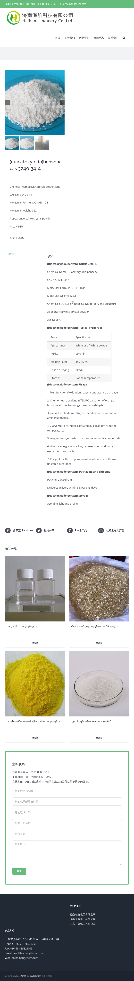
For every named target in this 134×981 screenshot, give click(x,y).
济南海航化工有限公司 (83, 914)
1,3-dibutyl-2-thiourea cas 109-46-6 (91, 721)
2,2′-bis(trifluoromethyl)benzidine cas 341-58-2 (34, 721)
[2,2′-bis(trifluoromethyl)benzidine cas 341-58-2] (35, 683)
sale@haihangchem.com (28, 953)
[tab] (11, 254)
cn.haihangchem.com (25, 958)
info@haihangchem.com (72, 3)
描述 (11, 254)
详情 (36, 643)
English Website (13, 3)
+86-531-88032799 (25, 944)
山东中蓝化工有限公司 (83, 924)
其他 (21, 238)
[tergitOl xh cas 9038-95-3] (35, 588)
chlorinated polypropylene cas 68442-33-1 (95, 626)
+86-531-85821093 (21, 948)
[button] (124, 37)
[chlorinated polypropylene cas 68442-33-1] (99, 588)
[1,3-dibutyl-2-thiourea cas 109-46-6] (99, 683)
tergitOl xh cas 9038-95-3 (22, 626)
